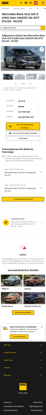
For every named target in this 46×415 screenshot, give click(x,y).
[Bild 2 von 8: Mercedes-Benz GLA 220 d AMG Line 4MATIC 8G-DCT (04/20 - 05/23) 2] (19, 77)
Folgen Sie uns (8, 360)
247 (37, 8)
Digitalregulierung (35, 406)
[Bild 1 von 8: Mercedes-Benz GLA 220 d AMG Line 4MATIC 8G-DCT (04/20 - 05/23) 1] (8, 77)
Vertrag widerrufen (11, 410)
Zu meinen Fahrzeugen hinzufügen (25, 133)
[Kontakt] (30, 3)
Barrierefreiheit (36, 410)
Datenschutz (37, 402)
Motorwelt (7, 375)
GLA (30, 8)
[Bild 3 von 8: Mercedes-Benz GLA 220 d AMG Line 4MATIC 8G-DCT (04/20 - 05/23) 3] (31, 77)
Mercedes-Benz (19, 8)
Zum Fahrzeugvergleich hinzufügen (24, 126)
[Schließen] (42, 327)
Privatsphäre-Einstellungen (14, 406)
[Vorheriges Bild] (15, 83)
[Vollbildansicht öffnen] (42, 49)
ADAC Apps (7, 345)
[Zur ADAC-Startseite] (5, 3)
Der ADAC (7, 367)
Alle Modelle (23, 138)
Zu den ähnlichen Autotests (23, 199)
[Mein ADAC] (26, 3)
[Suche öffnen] (21, 3)
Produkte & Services (10, 352)
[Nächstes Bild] (30, 83)
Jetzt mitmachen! (19, 337)
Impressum (8, 402)
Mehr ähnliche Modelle (23, 312)
